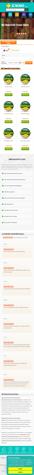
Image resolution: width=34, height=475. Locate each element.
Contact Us (10, 17)
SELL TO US (5, 35)
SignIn (3, 1)
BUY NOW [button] (28, 62)
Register (8, 1)
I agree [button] (20, 468)
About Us (2, 465)
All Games (3, 17)
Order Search (24, 17)
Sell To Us (17, 17)
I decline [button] (20, 472)
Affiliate (30, 17)
